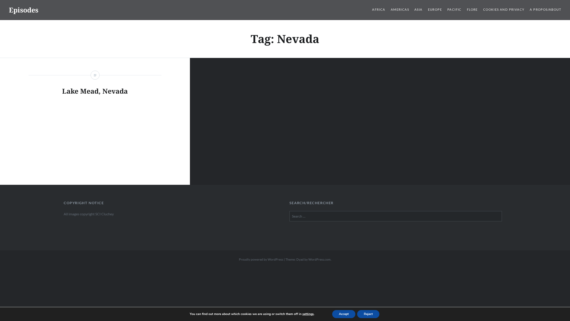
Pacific (454, 9)
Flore (472, 9)
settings (308, 314)
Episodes (23, 9)
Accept (344, 314)
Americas (400, 9)
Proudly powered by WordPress (261, 259)
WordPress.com (319, 259)
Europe (435, 9)
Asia (418, 9)
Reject (368, 314)
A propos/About (545, 9)
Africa (378, 9)
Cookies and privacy (504, 9)
